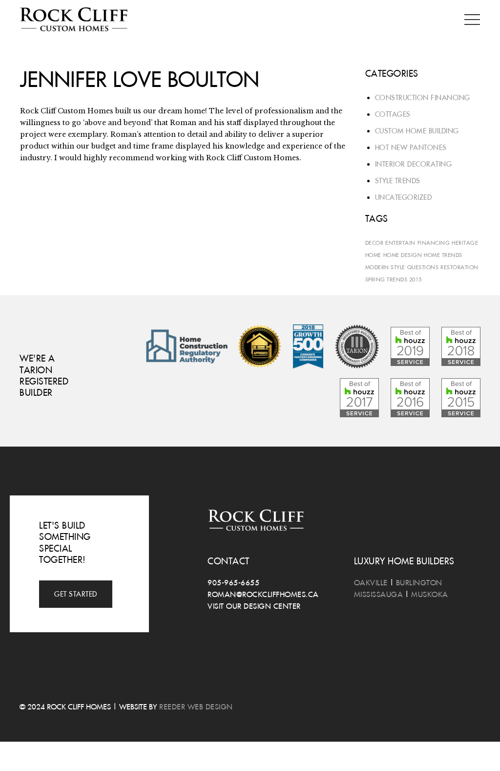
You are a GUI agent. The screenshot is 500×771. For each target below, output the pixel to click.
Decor (374, 242)
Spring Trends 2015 (393, 279)
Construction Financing (422, 97)
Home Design (402, 254)
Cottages (393, 114)
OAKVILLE (371, 582)
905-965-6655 (233, 582)
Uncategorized (403, 197)
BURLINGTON (419, 582)
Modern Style (385, 267)
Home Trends (443, 254)
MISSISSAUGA (378, 594)
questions (423, 267)
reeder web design (196, 706)
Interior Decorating (413, 164)
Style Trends (397, 180)
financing (433, 242)
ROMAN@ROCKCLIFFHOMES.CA (263, 594)
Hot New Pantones (411, 147)
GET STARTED (75, 594)
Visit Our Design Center (254, 606)
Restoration (459, 267)
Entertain (400, 242)
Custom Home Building (417, 131)
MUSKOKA (429, 594)
